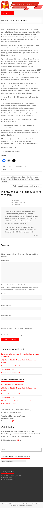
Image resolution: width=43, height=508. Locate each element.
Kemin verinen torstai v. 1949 (11, 373)
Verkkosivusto (6, 316)
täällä (18, 440)
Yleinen (29, 167)
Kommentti (5, 260)
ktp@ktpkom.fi (15, 421)
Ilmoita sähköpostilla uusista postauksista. (15, 335)
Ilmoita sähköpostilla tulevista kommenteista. (16, 328)
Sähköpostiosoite (7, 305)
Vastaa (36, 235)
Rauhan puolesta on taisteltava (12, 366)
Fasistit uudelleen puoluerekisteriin (26, 186)
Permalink (17, 204)
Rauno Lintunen (9, 167)
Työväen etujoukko (7, 369)
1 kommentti (8, 170)
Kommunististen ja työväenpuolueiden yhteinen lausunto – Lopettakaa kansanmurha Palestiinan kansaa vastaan (20, 179)
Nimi (3, 294)
